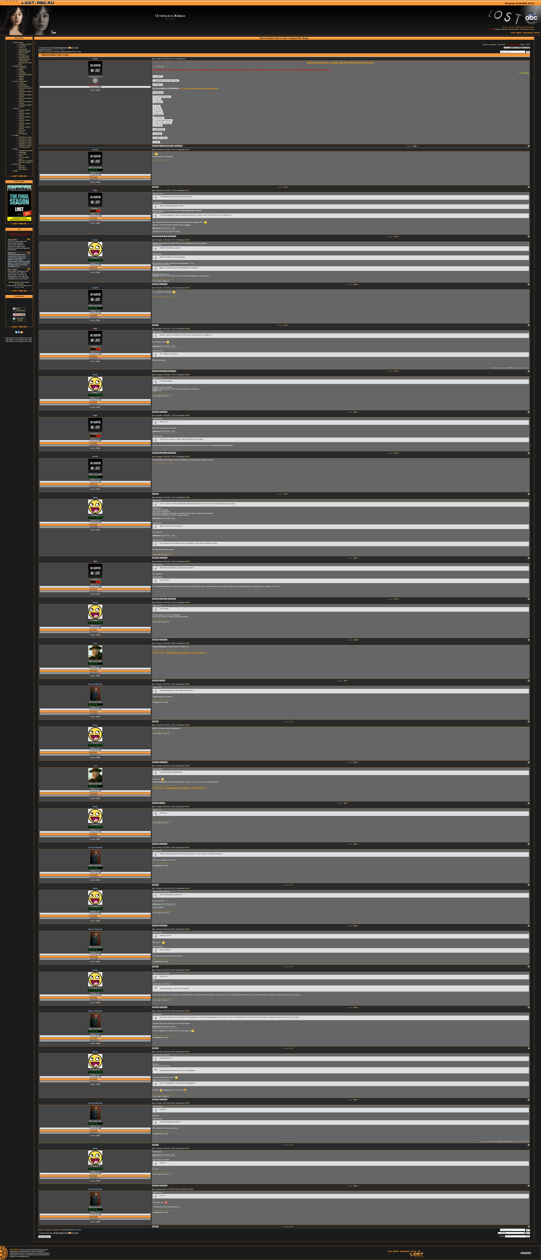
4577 (188, 190)
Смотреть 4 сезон (25, 142)
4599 (187, 1148)
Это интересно (24, 86)
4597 (187, 1052)
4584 (188, 497)
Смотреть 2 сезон (25, 139)
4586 (188, 602)
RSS (527, 44)
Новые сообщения (489, 44)
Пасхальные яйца (25, 74)
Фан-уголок (17, 164)
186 (75, 48)
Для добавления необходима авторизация (19, 283)
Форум (15, 171)
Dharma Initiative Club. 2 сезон (71, 51)
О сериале (22, 46)
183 (67, 48)
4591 (187, 806)
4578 (188, 240)
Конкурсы (22, 54)
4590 (187, 766)
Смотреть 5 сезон (25, 144)
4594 (187, 929)
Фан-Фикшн (23, 169)
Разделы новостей (19, 66)
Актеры (21, 83)
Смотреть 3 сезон (25, 140)
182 (64, 48)
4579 (188, 288)
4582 (188, 415)
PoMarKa (62, 50)
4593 (187, 888)
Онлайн (16, 135)
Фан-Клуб (22, 167)
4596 (187, 1011)
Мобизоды (22, 152)
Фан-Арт (22, 166)
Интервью (22, 73)
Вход (532, 29)
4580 (188, 328)
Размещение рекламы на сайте (25, 62)
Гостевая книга (24, 56)
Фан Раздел (48, 51)
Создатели (22, 84)
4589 (187, 725)
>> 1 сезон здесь (159, 66)
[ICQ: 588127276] (165, 236)
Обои (21, 155)
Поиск (522, 44)
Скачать (16, 108)
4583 (188, 456)
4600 (191, 1189)
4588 (187, 684)
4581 (188, 374)
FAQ (20, 64)
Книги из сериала (25, 162)
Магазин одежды (25, 51)
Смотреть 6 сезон (25, 145)
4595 (187, 970)
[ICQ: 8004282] (172, 146)
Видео (21, 69)
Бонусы (21, 132)
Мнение (21, 76)
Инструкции (23, 134)
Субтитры (22, 130)
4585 (188, 561)
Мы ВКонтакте (24, 57)
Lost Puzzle (23, 154)
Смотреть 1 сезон (25, 137)
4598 (187, 1103)
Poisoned (56, 50)
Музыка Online (514, 29)
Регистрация (524, 29)
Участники (501, 44)
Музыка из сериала (26, 161)
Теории (21, 71)
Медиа (15, 149)
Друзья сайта (23, 52)
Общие (21, 79)
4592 (187, 847)
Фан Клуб (56, 51)
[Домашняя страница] (167, 146)
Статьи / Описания (20, 81)
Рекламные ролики (25, 150)
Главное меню (18, 42)
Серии (21, 78)
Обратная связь (24, 59)
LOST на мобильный (23, 48)
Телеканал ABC (24, 147)
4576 (188, 149)
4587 (187, 643)
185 (72, 48)
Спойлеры (22, 68)
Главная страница (501, 29)
